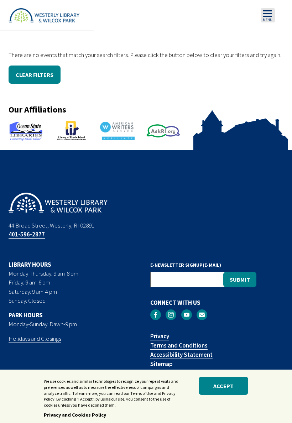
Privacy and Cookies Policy (75, 415)
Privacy (159, 336)
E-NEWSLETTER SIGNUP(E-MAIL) (185, 265)
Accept (223, 386)
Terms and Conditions (179, 345)
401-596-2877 (27, 234)
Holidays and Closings (35, 339)
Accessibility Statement (181, 355)
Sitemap (161, 364)
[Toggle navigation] (268, 15)
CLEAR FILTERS (34, 74)
